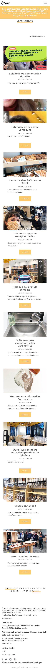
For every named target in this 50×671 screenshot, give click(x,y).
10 (37, 588)
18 (27, 591)
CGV (3, 651)
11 (41, 588)
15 (17, 591)
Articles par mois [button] (37, 36)
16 (20, 591)
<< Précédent (10, 588)
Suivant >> (36, 591)
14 (14, 591)
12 (44, 588)
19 (30, 591)
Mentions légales (8, 648)
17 (24, 591)
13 (11, 591)
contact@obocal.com (14, 640)
